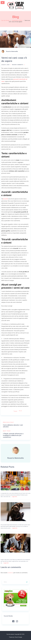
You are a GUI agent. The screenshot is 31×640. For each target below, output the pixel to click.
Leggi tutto (14, 496)
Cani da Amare (5, 20)
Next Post (7, 431)
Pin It (20, 411)
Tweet (15, 411)
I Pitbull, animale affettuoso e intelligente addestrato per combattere (13, 435)
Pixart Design (18, 637)
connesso (10, 572)
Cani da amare (10, 634)
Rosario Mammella (12, 51)
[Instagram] (17, 621)
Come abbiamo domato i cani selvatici (13, 426)
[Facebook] (13, 621)
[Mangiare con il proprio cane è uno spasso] (15, 480)
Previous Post (8, 422)
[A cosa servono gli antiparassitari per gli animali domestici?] (15, 511)
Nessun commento (17, 64)
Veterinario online (17, 20)
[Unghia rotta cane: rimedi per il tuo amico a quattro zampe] (15, 543)
